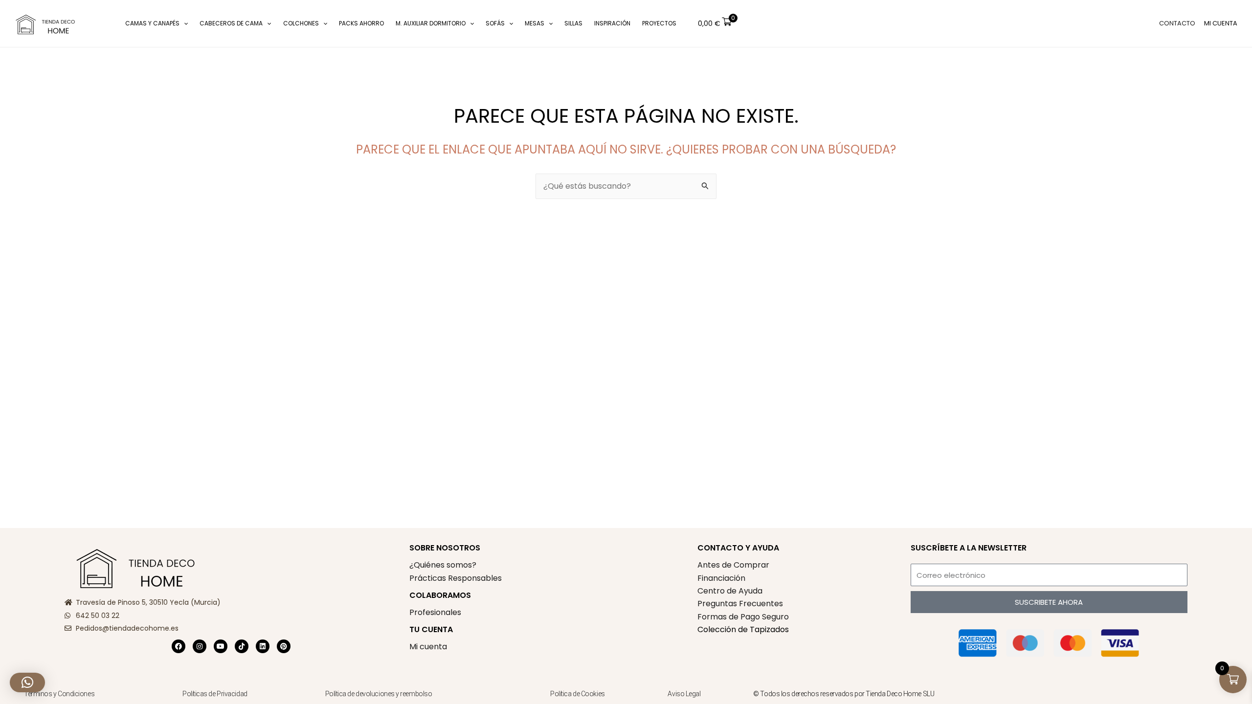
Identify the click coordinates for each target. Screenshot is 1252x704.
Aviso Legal (684, 694)
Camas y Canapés (152, 23)
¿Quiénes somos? (442, 565)
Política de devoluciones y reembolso (379, 694)
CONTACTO (1177, 23)
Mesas (534, 23)
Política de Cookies (577, 694)
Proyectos (659, 23)
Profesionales (435, 612)
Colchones (301, 23)
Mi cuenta (428, 646)
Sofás (495, 23)
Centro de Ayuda (729, 590)
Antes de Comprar (733, 565)
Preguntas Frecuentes (740, 603)
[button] (105, 24)
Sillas (573, 23)
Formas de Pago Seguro (743, 616)
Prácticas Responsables (455, 578)
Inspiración (612, 23)
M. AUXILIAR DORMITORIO (431, 23)
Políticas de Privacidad (214, 694)
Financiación (721, 578)
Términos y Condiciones (59, 694)
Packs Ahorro (361, 23)
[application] (183, 23)
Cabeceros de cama (231, 23)
